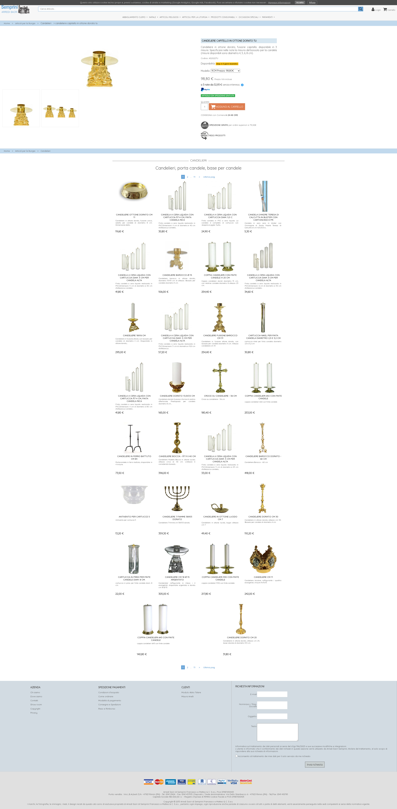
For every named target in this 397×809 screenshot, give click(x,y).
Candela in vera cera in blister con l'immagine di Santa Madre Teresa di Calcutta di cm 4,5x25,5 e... (263, 225)
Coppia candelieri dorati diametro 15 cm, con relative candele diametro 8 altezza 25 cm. (220, 283)
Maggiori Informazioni (279, 2)
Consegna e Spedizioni (109, 704)
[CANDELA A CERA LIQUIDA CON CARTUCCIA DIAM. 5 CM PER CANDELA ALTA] (133, 255)
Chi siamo (35, 692)
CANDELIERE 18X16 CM (134, 335)
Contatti (34, 700)
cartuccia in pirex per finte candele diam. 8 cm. (134, 584)
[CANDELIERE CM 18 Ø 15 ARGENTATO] (177, 558)
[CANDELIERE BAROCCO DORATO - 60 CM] (263, 437)
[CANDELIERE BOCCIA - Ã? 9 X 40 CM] (177, 437)
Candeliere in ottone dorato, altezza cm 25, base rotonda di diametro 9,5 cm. (241, 642)
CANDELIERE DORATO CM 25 (242, 637)
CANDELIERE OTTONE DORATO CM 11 (134, 216)
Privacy (33, 712)
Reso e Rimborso (106, 708)
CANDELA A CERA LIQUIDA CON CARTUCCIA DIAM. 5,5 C (220, 216)
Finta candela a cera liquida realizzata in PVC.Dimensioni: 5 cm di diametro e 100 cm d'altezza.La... (177, 346)
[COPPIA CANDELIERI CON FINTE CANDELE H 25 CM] (220, 256)
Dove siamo (36, 696)
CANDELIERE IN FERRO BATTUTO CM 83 (134, 457)
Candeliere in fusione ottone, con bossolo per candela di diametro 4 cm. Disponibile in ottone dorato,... (134, 341)
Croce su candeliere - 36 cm (213, 399)
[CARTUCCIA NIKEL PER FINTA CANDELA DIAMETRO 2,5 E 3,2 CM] (263, 316)
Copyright (35, 708)
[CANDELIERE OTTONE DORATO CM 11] (133, 190)
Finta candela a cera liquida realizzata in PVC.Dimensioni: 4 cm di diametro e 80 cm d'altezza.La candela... (134, 406)
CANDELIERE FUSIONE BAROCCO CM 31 (220, 336)
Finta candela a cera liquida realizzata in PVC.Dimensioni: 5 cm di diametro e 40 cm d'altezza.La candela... (134, 285)
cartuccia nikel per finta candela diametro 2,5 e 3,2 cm (263, 342)
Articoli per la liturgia (25, 151)
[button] (99, 129)
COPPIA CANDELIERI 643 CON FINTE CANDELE (155, 638)
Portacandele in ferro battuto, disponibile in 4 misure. (134, 463)
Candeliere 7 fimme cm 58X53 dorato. (174, 522)
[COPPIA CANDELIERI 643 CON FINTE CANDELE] (155, 618)
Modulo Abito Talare (191, 692)
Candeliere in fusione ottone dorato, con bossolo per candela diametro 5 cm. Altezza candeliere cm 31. (220, 343)
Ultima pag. (209, 176)
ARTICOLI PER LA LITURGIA (195, 17)
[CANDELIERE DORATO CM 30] (263, 497)
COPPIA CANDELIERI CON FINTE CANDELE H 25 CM (220, 276)
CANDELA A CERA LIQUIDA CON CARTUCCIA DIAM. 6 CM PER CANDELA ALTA (263, 278)
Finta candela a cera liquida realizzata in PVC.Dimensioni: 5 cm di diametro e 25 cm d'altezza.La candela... (220, 467)
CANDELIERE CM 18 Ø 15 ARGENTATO (177, 578)
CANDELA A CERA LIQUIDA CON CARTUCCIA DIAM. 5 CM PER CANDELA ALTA (134, 278)
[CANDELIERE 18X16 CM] (134, 316)
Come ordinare (105, 696)
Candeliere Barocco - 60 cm (256, 462)
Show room (36, 704)
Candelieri (46, 23)
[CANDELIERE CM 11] (263, 558)
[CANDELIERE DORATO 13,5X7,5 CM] (177, 377)
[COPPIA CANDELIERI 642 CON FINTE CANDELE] (263, 377)
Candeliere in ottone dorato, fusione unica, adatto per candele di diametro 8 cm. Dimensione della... (134, 222)
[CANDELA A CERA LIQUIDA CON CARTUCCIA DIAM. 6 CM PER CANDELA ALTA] (263, 256)
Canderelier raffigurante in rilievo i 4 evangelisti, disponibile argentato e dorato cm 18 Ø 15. (177, 585)
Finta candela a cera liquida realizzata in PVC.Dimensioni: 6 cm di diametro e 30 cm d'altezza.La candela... (263, 285)
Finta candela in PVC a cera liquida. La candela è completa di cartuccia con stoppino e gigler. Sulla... (220, 222)
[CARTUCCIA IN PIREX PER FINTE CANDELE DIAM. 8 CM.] (134, 558)
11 (194, 176)
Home (7, 23)
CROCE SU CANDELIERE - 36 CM (220, 395)
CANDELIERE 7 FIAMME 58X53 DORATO (177, 518)
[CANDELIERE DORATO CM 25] (242, 618)
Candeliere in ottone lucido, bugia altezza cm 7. (220, 523)
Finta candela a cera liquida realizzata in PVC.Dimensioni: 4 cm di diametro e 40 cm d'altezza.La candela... (177, 225)
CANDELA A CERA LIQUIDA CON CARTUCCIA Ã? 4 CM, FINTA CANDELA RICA (177, 217)
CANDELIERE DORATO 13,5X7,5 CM (177, 395)
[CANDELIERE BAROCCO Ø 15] (177, 256)
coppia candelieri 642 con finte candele (261, 402)
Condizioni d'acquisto (108, 692)
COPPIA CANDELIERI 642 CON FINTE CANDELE (263, 397)
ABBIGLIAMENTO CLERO (134, 17)
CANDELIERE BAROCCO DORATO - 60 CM (263, 457)
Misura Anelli (187, 696)
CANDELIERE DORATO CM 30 (263, 516)
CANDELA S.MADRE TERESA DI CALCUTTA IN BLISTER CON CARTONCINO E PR (263, 217)
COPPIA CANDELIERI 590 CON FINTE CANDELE (220, 578)
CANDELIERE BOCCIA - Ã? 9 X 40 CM (177, 456)
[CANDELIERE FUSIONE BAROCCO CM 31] (220, 316)
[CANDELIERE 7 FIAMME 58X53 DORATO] (176, 497)
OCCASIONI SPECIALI (249, 17)
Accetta (299, 2)
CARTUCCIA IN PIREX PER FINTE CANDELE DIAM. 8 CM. (134, 578)
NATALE (152, 17)
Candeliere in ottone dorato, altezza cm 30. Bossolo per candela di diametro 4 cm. (263, 521)
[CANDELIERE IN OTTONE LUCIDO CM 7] (220, 497)
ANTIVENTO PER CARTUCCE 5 (134, 516)
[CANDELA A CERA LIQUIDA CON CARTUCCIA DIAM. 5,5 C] (220, 195)
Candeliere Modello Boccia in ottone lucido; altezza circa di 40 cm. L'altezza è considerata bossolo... (177, 461)
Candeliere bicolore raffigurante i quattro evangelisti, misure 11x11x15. (263, 581)
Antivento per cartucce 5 (126, 520)
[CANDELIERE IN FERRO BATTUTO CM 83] (133, 437)
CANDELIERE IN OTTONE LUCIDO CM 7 (220, 518)
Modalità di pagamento (109, 700)
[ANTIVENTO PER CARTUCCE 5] (133, 494)
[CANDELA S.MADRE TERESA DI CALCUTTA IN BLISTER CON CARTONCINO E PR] (263, 195)
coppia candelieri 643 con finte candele (153, 643)
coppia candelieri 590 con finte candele (218, 583)
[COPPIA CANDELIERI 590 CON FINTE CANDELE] (220, 558)
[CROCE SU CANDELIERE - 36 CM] (220, 377)
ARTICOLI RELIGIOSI (169, 17)
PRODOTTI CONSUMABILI (223, 17)
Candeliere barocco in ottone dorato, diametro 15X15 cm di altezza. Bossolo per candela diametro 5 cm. (177, 280)
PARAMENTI (267, 17)
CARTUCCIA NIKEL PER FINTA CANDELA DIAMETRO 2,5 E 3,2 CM (263, 336)
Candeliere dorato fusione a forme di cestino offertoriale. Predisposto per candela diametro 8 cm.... (177, 401)
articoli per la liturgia (25, 23)
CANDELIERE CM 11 (263, 577)
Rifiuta (312, 2)
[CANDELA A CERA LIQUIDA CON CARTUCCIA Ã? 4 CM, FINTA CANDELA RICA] (177, 195)
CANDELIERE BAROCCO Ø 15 (177, 275)
